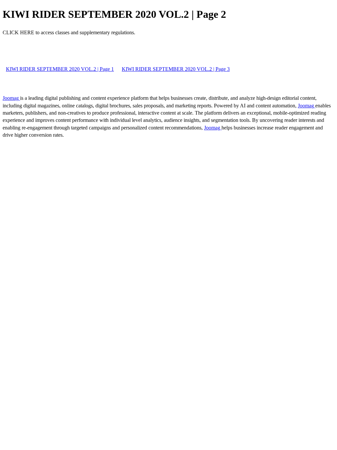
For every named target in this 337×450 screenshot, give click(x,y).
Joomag (11, 98)
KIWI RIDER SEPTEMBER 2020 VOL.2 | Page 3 (176, 69)
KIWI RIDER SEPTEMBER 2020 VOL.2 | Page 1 (60, 69)
